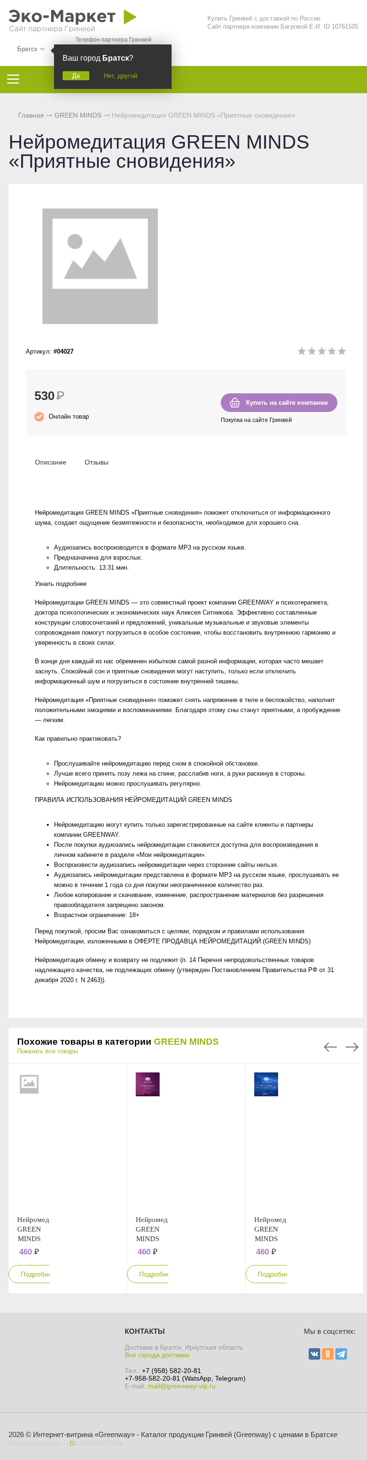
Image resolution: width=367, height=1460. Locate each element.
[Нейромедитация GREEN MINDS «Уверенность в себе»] (148, 1139)
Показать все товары (47, 1051)
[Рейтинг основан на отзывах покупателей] (322, 353)
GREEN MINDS (186, 1042)
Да (76, 75)
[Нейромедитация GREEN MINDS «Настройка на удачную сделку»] (266, 1139)
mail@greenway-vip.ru (182, 1386)
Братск (27, 49)
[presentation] (50, 462)
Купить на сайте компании (287, 402)
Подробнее (38, 1274)
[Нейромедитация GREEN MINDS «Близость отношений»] (29, 1139)
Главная (31, 115)
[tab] (51, 461)
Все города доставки (157, 1355)
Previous (330, 1047)
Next (351, 1047)
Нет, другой (120, 75)
